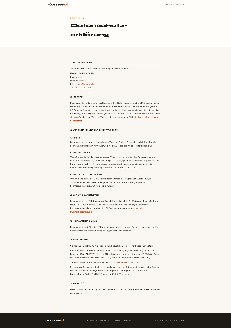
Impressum (92, 320)
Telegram (128, 320)
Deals (117, 320)
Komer (57, 4)
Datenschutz (106, 320)
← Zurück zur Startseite (173, 4)
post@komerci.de (85, 84)
